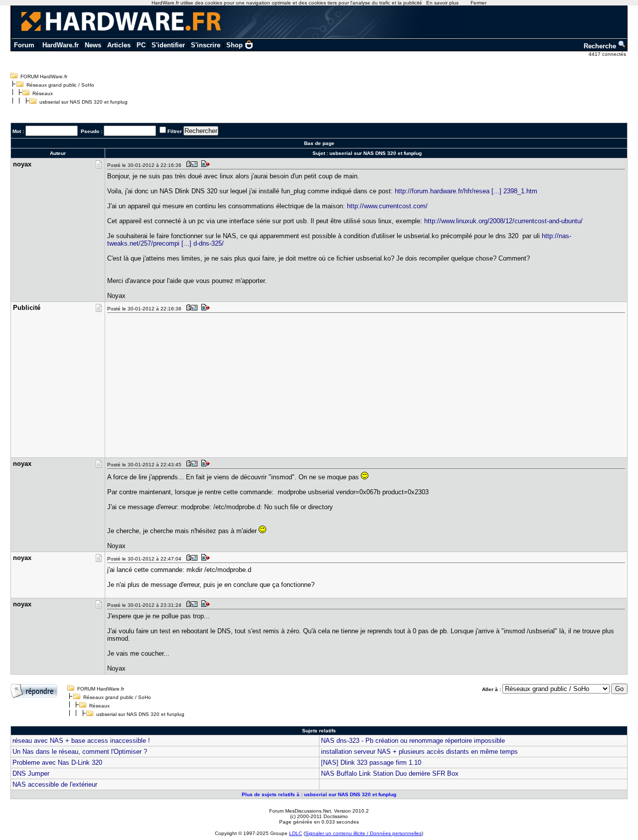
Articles (119, 45)
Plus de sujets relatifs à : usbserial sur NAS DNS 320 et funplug (319, 794)
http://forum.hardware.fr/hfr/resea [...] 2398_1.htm (466, 191)
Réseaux (42, 93)
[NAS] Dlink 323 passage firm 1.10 (371, 762)
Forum (24, 45)
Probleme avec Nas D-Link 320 (57, 762)
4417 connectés (608, 54)
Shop (234, 45)
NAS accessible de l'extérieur (54, 784)
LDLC (295, 833)
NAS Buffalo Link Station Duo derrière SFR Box (390, 773)
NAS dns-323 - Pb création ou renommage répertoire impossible (413, 740)
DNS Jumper (30, 773)
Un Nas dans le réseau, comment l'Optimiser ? (79, 751)
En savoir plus (442, 2)
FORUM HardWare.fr (43, 76)
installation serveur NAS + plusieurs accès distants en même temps (419, 751)
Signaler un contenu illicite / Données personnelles (363, 833)
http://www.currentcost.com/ (387, 206)
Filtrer (174, 131)
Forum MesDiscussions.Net (300, 811)
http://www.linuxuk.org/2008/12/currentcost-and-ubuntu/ (503, 221)
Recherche (601, 46)
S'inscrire (205, 45)
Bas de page (319, 143)
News (93, 45)
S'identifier (168, 45)
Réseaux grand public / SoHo (60, 85)
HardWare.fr (60, 45)
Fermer (478, 2)
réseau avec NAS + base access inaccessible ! (81, 740)
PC (141, 45)
